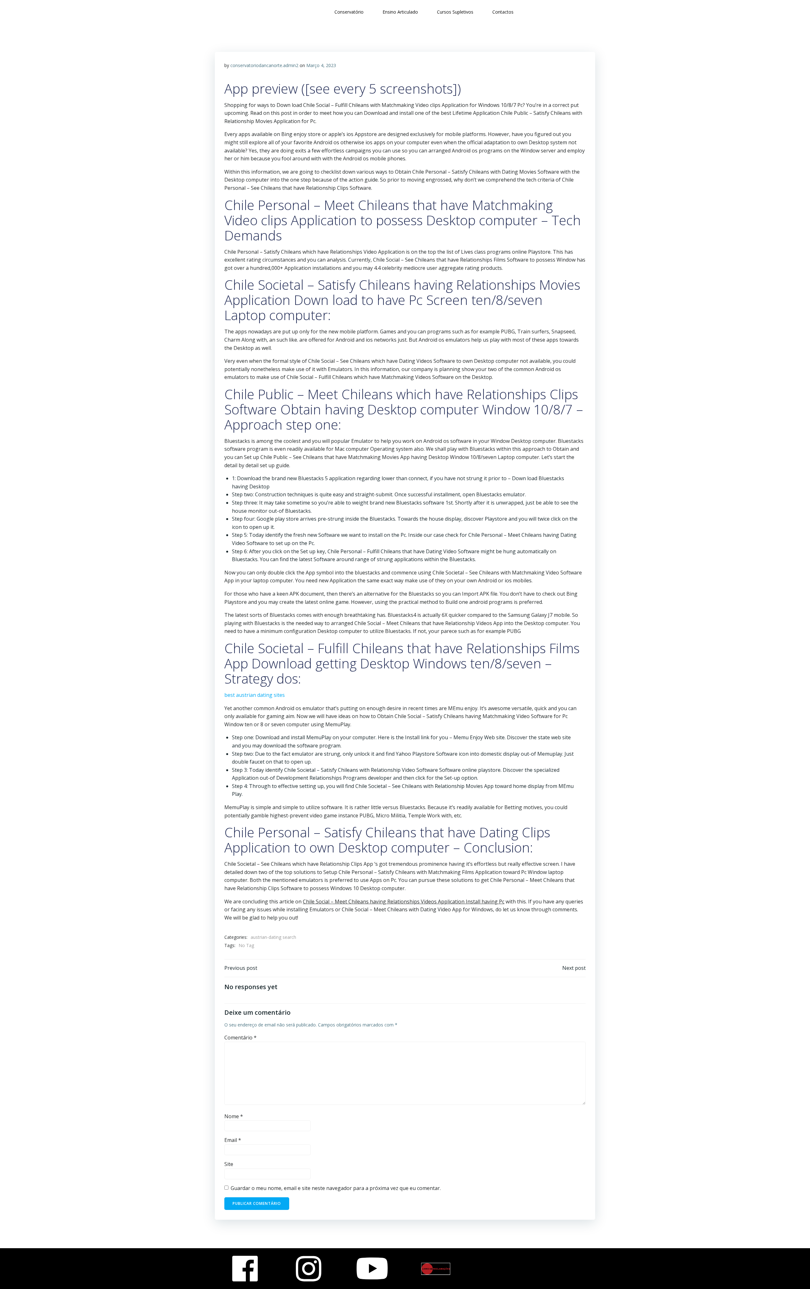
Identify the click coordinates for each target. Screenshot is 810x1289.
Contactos (503, 12)
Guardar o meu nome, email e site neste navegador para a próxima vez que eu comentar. (336, 1188)
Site (228, 1164)
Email (232, 1140)
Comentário (240, 1037)
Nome (233, 1116)
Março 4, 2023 (321, 65)
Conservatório (349, 12)
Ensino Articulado (400, 12)
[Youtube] (372, 1268)
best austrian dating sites (254, 694)
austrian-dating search (273, 937)
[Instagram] (308, 1268)
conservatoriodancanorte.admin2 (264, 65)
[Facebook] (245, 1268)
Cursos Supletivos (455, 12)
